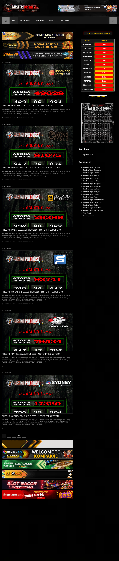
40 (19, 436)
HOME (14, 20)
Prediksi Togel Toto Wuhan (93, 210)
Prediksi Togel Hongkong (92, 183)
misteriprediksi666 (26, 117)
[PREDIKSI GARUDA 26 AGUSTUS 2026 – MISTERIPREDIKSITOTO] (37, 332)
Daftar (104, 44)
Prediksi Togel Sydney (91, 205)
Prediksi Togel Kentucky (92, 186)
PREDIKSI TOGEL (26, 20)
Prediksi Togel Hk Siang (92, 181)
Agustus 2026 (88, 155)
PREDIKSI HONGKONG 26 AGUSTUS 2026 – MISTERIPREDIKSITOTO (32, 106)
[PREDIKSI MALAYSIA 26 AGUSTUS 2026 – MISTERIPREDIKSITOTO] (37, 207)
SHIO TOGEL (52, 20)
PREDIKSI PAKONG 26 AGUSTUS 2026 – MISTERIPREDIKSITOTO (31, 168)
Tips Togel (65, 20)
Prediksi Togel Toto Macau (92, 208)
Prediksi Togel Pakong (91, 197)
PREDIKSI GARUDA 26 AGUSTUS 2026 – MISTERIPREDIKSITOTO (31, 354)
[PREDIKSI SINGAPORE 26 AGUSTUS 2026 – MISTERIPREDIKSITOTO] (37, 269)
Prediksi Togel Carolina (91, 167)
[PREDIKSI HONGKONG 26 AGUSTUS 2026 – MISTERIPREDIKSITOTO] (37, 83)
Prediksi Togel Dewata (91, 173)
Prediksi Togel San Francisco (93, 200)
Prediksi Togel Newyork (91, 192)
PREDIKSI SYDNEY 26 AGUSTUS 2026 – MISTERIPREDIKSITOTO (31, 416)
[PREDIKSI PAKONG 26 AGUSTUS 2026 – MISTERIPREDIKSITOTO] (37, 145)
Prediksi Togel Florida (91, 175)
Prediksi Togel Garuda (91, 178)
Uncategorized (88, 216)
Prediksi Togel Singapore (92, 202)
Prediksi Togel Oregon (91, 194)
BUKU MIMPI (40, 20)
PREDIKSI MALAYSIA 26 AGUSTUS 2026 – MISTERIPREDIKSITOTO (31, 230)
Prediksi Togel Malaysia (91, 189)
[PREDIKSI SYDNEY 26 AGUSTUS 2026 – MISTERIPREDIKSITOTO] (37, 394)
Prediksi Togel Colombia (92, 170)
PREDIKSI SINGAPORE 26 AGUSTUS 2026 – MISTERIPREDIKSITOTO (32, 292)
